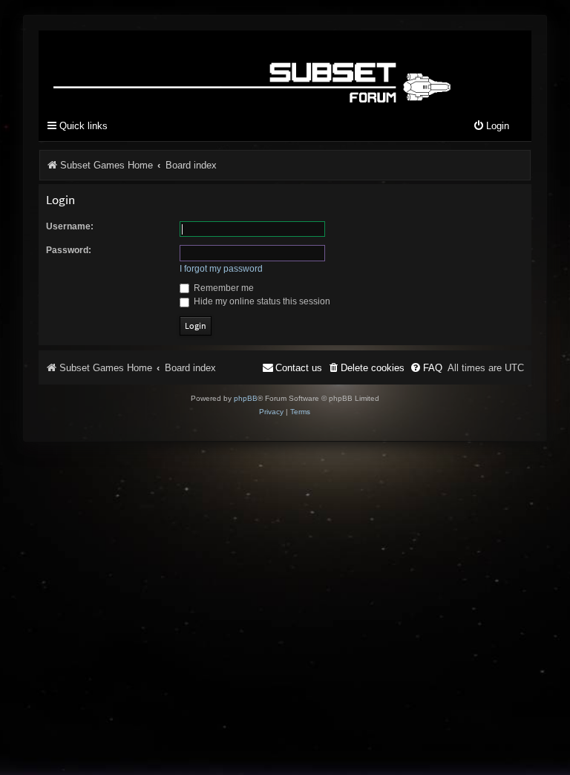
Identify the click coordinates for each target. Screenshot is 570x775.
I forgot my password (221, 269)
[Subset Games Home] (255, 69)
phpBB (246, 398)
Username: (70, 226)
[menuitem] (491, 126)
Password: (68, 250)
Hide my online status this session (260, 301)
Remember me (222, 288)
